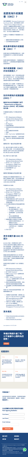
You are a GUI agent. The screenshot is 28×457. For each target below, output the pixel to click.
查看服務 (6, 343)
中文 (22, 1)
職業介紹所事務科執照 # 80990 (9, 447)
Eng (19, 1)
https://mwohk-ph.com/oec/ (14, 319)
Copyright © (5, 453)
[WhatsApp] (25, 449)
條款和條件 (4, 450)
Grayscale (12, 451)
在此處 (5, 250)
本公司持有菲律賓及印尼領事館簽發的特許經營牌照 (13, 449)
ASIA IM (17, 451)
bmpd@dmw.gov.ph (11, 305)
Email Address (6, 422)
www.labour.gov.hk (21, 447)
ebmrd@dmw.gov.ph (14, 298)
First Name (5, 414)
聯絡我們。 (5, 400)
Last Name (5, 418)
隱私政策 (11, 450)
